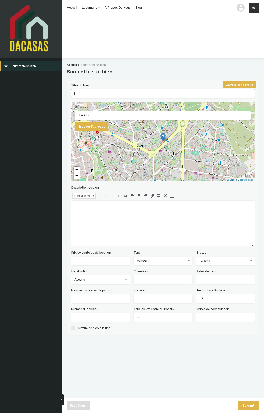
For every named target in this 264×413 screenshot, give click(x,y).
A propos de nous (118, 7)
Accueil (72, 7)
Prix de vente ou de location (91, 252)
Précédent (78, 405)
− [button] (76, 175)
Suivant (249, 405)
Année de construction (212, 309)
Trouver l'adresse (91, 126)
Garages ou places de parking (91, 290)
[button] (84, 196)
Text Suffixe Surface (210, 290)
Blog (139, 7)
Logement (89, 7)
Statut (201, 252)
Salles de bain (206, 271)
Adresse (81, 107)
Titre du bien (80, 85)
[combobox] (163, 261)
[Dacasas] (29, 29)
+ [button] (76, 169)
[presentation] (84, 195)
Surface (139, 290)
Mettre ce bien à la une (94, 328)
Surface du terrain (84, 309)
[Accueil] (254, 8)
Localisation (79, 271)
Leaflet (230, 179)
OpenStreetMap (246, 179)
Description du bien (85, 187)
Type (137, 252)
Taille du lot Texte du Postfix (154, 309)
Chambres (141, 271)
